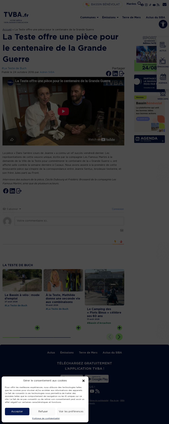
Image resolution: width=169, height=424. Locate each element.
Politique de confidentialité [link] (46, 418)
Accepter (17, 411)
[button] (83, 380)
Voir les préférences (71, 411)
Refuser (43, 411)
